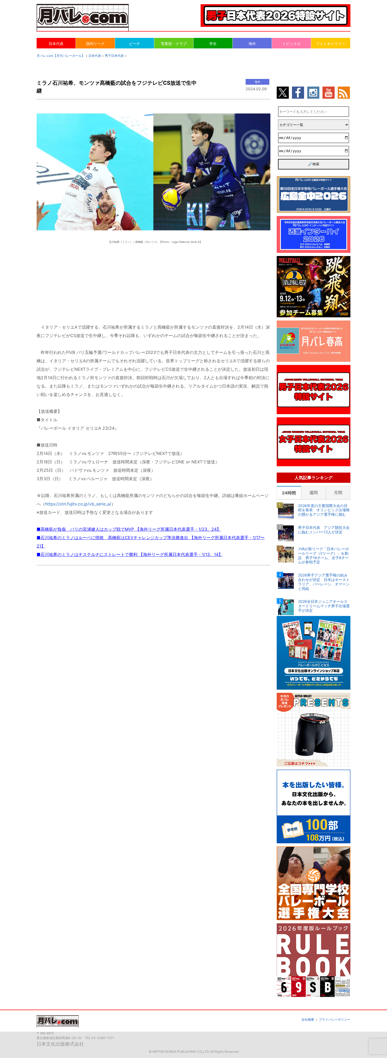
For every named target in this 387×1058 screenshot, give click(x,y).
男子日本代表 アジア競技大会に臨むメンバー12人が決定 (324, 529)
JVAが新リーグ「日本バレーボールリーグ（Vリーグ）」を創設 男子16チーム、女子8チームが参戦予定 (323, 555)
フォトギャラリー (330, 43)
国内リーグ (95, 43)
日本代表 (56, 43)
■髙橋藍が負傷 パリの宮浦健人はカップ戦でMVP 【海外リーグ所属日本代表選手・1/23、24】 (129, 529)
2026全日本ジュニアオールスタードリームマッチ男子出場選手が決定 (324, 606)
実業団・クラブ (174, 43)
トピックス (291, 43)
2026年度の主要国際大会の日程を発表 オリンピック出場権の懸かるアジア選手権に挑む (324, 510)
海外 (252, 43)
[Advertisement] (153, 279)
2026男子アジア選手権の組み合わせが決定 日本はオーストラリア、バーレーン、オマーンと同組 (324, 581)
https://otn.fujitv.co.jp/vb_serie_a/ (78, 504)
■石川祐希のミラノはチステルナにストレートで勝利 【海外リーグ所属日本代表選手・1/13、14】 (130, 554)
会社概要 (307, 1019)
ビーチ (134, 43)
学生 (213, 43)
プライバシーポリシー (334, 1019)
